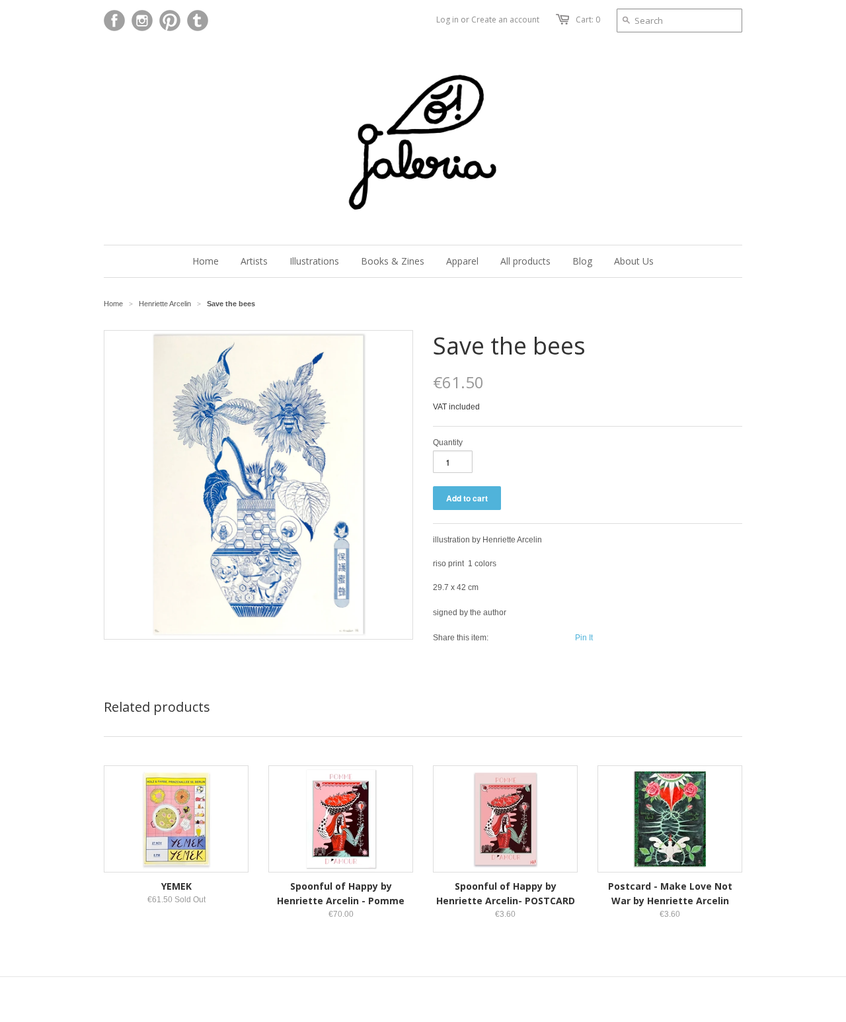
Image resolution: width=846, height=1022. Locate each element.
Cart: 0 (588, 19)
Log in (447, 19)
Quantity (448, 442)
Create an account (505, 19)
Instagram (142, 20)
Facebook (114, 20)
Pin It (584, 637)
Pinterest (169, 20)
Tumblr (197, 20)
